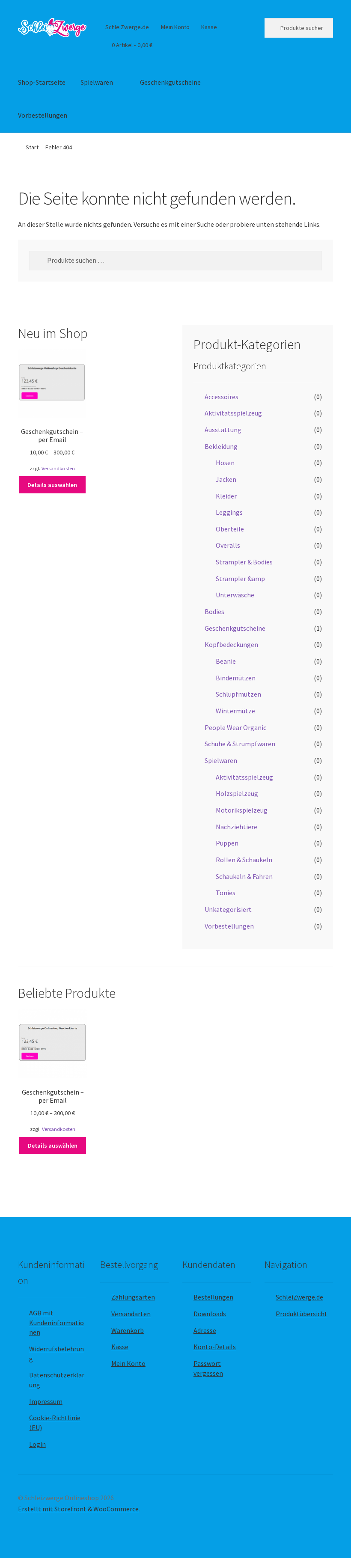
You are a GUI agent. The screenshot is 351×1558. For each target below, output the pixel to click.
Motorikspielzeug (242, 810)
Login (37, 1444)
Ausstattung (223, 429)
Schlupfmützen (238, 694)
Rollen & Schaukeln (244, 859)
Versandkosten (58, 468)
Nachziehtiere (236, 826)
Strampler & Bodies (244, 562)
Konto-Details (214, 1346)
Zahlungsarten (133, 1297)
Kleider (226, 496)
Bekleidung (221, 446)
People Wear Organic (235, 727)
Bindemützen (236, 678)
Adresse (204, 1330)
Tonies (225, 892)
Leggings (229, 512)
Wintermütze (235, 710)
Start (32, 147)
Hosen (225, 462)
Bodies (214, 611)
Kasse (209, 27)
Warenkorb (127, 1330)
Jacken (226, 479)
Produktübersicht (301, 1313)
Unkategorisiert (228, 909)
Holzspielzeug (237, 793)
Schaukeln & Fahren (244, 876)
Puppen (227, 843)
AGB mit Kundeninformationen (56, 1322)
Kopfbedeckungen (231, 644)
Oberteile (230, 529)
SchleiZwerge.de (127, 27)
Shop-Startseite (41, 82)
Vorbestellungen (42, 115)
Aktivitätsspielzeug (233, 413)
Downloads (209, 1313)
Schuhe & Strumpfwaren (240, 743)
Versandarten (131, 1313)
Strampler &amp (240, 578)
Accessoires (221, 396)
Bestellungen (213, 1297)
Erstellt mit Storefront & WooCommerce (78, 1509)
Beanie (226, 661)
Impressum (45, 1401)
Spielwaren (96, 82)
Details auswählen (52, 485)
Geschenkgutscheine (170, 82)
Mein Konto (175, 27)
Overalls (228, 545)
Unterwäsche (235, 595)
